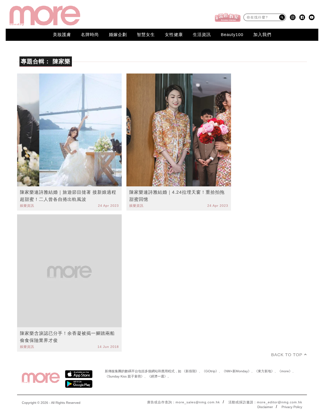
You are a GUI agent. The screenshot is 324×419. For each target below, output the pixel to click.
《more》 (285, 371)
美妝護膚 (62, 34)
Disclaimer (265, 407)
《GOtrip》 (210, 371)
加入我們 (262, 34)
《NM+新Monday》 (236, 371)
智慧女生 (146, 34)
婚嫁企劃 (118, 34)
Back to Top (286, 354)
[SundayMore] (44, 16)
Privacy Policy (292, 407)
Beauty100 (232, 34)
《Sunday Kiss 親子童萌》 (124, 376)
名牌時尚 (90, 34)
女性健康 (174, 34)
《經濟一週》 (157, 376)
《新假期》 (190, 371)
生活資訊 (202, 34)
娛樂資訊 (27, 205)
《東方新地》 (264, 371)
